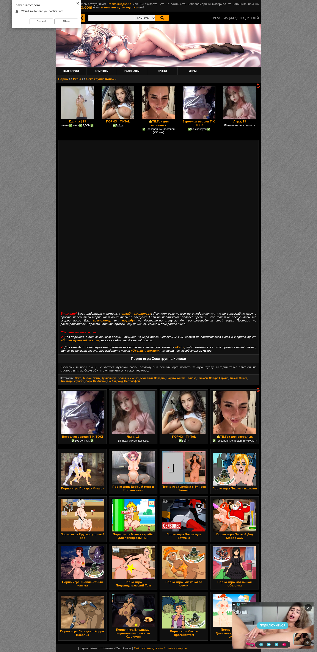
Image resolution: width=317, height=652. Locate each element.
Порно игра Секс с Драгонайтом (184, 633)
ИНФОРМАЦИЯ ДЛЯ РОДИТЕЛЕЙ (236, 18)
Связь (127, 648)
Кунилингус (109, 378)
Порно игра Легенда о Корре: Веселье (82, 633)
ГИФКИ (162, 71)
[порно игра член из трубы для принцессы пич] (133, 530)
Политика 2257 (110, 648)
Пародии (159, 378)
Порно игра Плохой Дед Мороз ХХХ (234, 536)
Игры (77, 79)
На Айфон (99, 381)
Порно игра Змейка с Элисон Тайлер (184, 488)
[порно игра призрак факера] (82, 484)
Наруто (171, 378)
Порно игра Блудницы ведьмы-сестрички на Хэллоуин (133, 633)
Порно (63, 79)
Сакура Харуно (218, 378)
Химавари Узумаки (72, 381)
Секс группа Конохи (101, 79)
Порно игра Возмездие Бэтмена (183, 536)
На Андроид (115, 381)
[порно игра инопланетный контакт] (82, 578)
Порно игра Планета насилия (234, 488)
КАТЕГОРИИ (71, 71)
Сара (88, 381)
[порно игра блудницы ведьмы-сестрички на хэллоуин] (133, 625)
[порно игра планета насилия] (234, 484)
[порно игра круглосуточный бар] (82, 530)
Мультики (146, 378)
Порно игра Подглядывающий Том (133, 583)
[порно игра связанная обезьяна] (234, 578)
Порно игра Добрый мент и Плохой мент (133, 488)
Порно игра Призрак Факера (82, 488)
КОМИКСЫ (101, 71)
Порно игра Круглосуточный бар (83, 536)
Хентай (86, 378)
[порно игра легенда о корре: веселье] (82, 627)
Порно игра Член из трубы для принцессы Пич (133, 536)
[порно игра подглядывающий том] (133, 578)
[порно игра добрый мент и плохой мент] (133, 482)
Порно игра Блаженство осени (183, 583)
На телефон (132, 381)
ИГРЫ (193, 71)
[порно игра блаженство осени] (184, 578)
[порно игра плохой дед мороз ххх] (234, 530)
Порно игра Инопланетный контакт (82, 583)
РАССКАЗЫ (132, 71)
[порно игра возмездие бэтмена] (184, 530)
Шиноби (203, 378)
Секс (78, 378)
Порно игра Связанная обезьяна (234, 583)
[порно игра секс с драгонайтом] (184, 627)
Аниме (181, 378)
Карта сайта (88, 648)
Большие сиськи (128, 378)
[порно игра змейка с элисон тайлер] (184, 482)
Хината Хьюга (238, 378)
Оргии (96, 378)
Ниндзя (191, 378)
